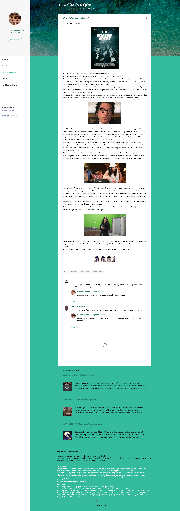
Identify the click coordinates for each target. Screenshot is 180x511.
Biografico (72, 271)
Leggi (145, 393)
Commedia (84, 271)
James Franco (97, 271)
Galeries (111, 505)
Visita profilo (15, 39)
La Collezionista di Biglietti (77, 5)
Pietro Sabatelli (78, 306)
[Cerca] (150, 6)
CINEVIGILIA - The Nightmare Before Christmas (82, 424)
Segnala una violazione (9, 72)
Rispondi (74, 302)
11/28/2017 (81, 281)
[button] (145, 18)
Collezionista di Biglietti (88, 291)
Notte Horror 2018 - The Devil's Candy (78, 375)
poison (74, 281)
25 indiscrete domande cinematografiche (80, 400)
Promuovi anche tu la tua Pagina (10, 115)
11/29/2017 (103, 291)
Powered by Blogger (106, 501)
